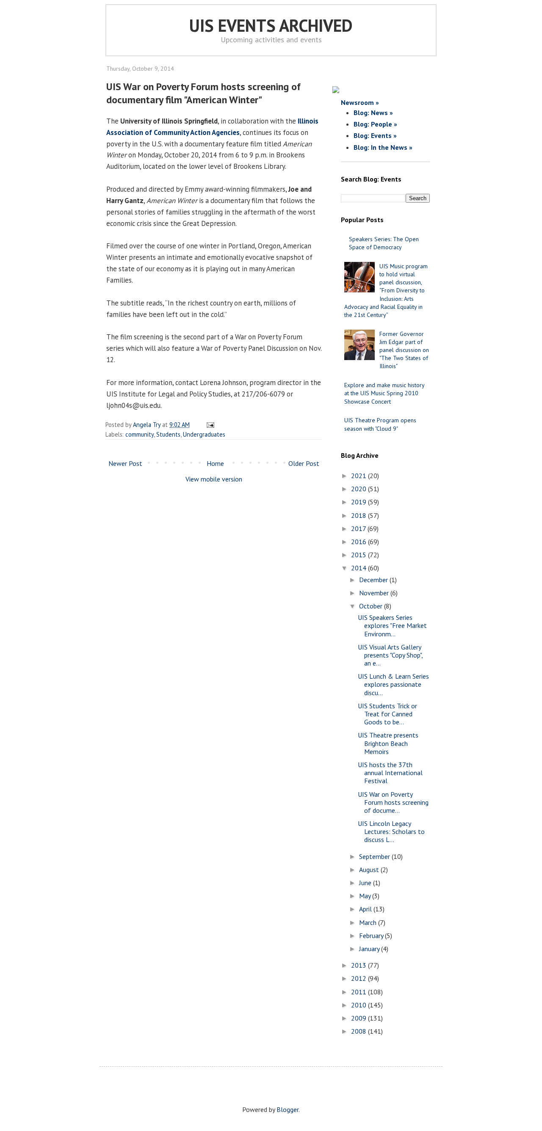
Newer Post (125, 463)
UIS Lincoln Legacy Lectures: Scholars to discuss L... (391, 831)
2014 (359, 568)
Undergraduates (204, 434)
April (366, 909)
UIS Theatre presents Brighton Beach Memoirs (388, 743)
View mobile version (213, 479)
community (139, 434)
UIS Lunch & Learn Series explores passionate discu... (393, 684)
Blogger (288, 1109)
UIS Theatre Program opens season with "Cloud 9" (380, 424)
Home (215, 463)
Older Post (303, 463)
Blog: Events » (375, 135)
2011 (359, 992)
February (372, 935)
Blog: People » (375, 124)
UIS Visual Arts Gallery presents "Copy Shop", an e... (390, 655)
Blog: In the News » (383, 147)
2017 (359, 528)
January (370, 948)
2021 (359, 475)
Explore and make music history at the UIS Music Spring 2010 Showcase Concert (384, 393)
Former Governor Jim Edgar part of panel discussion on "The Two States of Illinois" (404, 350)
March (368, 922)
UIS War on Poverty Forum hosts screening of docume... (393, 802)
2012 (359, 978)
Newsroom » (360, 102)
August (370, 869)
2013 (359, 965)
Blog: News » (373, 112)
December (374, 579)
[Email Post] (209, 425)
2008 (359, 1031)
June (366, 882)
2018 (359, 515)
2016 (359, 541)
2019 (359, 502)
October (371, 606)
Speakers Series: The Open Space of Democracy (384, 243)
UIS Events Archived (271, 25)
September (375, 856)
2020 (359, 488)
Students (168, 434)
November (374, 593)
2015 (359, 554)
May (365, 896)
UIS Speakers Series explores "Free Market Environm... (392, 625)
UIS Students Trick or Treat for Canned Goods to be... (387, 714)
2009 (359, 1018)
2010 (359, 1005)
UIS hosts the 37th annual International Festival (390, 772)
